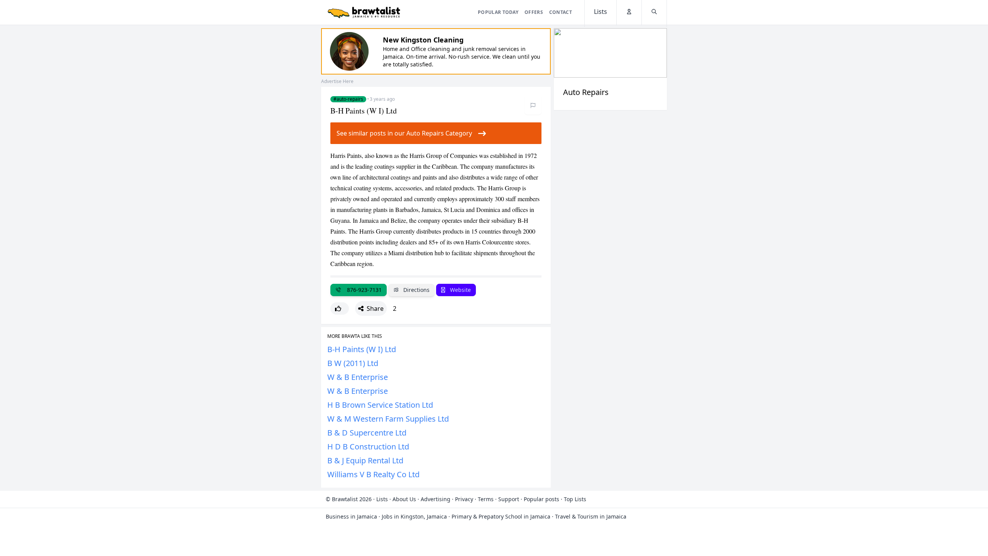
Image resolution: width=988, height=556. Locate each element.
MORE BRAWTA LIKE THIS (354, 336)
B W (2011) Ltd (352, 363)
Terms (486, 499)
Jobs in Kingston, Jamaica (414, 516)
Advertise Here (337, 81)
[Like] (339, 308)
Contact (560, 12)
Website (459, 289)
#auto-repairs (348, 99)
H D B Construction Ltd (368, 446)
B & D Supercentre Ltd (366, 432)
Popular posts (541, 499)
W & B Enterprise (357, 377)
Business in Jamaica (351, 516)
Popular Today (498, 12)
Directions (416, 289)
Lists (382, 499)
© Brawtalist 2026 (349, 499)
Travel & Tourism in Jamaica (590, 516)
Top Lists (575, 499)
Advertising (435, 499)
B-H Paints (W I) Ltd (361, 349)
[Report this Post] (532, 105)
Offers (533, 12)
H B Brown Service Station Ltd (380, 405)
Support (508, 499)
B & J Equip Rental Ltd (365, 460)
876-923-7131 (363, 289)
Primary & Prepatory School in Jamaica (501, 516)
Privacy (464, 499)
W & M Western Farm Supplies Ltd (388, 419)
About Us (404, 499)
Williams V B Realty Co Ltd (373, 474)
